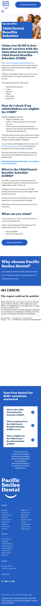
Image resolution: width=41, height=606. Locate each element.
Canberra (5, 517)
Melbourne (24, 510)
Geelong (4, 524)
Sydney (23, 522)
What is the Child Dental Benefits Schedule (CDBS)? (15, 412)
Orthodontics (6, 550)
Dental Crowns (7, 539)
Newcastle (24, 515)
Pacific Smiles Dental (9, 568)
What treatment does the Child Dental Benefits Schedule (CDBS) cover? (17, 425)
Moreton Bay (25, 513)
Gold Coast (5, 526)
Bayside (4, 510)
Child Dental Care (7, 546)
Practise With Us (7, 566)
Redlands (24, 517)
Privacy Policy (6, 601)
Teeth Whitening (7, 543)
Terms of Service (20, 601)
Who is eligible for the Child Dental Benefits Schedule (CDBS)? (16, 440)
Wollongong (25, 529)
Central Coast (6, 520)
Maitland (5, 529)
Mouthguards (6, 553)
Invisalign (5, 541)
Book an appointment (28, 5)
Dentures (5, 555)
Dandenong (6, 522)
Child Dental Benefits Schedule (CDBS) (18, 63)
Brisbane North (7, 515)
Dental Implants (7, 548)
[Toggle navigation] (2, 11)
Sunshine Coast (26, 520)
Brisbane (5, 513)
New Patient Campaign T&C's (22, 595)
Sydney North (25, 524)
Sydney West (25, 526)
